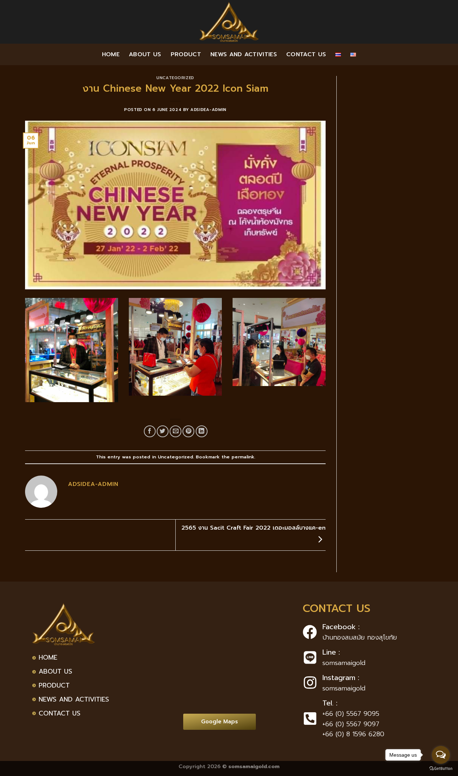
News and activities (243, 54)
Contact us (306, 54)
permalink (243, 456)
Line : (331, 652)
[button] (219, 722)
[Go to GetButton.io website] (440, 768)
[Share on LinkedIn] (202, 431)
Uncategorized (175, 78)
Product (186, 54)
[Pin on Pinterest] (188, 431)
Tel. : (329, 703)
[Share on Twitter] (163, 431)
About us (145, 54)
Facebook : (341, 626)
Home (111, 54)
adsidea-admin (208, 110)
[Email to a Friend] (175, 431)
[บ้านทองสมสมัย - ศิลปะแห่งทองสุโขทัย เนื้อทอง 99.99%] (229, 22)
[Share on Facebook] (150, 431)
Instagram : (340, 677)
